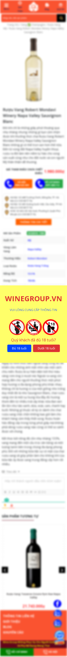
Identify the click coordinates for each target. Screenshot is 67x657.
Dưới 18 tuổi (46, 348)
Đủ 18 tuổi (19, 348)
